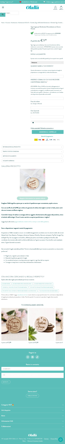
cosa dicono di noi (22, 295)
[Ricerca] (2, 15)
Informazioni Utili (7, 421)
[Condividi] (22, 27)
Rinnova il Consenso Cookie (35, 441)
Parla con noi (32, 396)
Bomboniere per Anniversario (22, 284)
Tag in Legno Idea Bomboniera (48, 291)
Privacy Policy (54, 439)
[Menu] (3, 7)
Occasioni (7, 22)
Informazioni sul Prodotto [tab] (11, 147)
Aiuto (3, 416)
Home (2, 22)
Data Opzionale (35, 111)
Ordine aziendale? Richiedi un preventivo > (42, 128)
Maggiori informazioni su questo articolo (32, 198)
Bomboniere (14, 22)
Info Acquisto (5, 410)
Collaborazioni (6, 426)
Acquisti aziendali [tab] (8, 161)
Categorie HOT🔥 (7, 405)
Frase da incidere (35, 101)
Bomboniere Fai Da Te (24, 22)
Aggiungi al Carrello (47, 132)
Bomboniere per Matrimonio (43, 284)
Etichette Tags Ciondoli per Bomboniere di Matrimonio (19, 291)
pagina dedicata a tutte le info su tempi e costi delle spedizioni (32, 222)
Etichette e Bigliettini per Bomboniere (41, 287)
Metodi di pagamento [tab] (9, 156)
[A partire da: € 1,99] (14, 324)
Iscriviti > (5, 382)
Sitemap (46, 439)
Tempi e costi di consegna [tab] (11, 151)
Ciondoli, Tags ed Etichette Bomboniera (40, 22)
